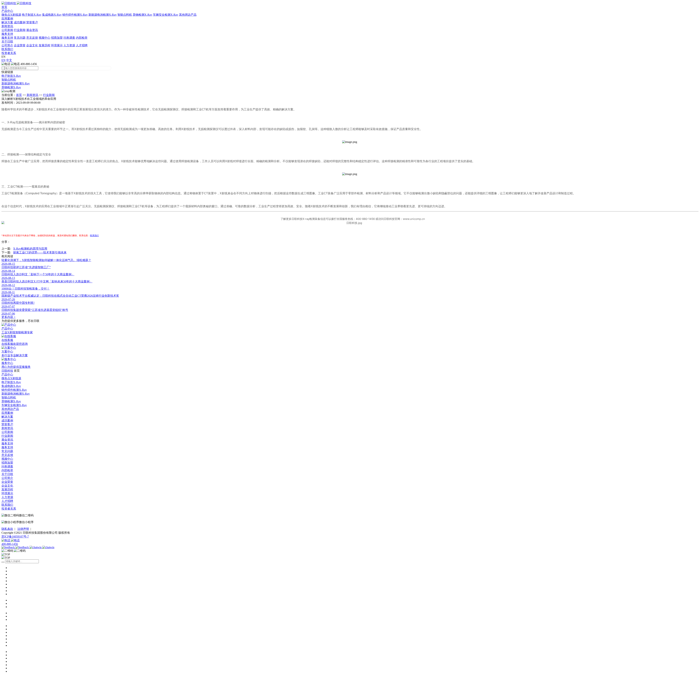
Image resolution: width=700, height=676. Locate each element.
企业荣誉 (20, 45)
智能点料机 (124, 14)
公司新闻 (7, 30)
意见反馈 (32, 37)
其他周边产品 (188, 14)
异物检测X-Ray (142, 14)
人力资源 (69, 45)
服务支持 (7, 33)
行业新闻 (20, 30)
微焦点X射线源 (11, 14)
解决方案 (7, 22)
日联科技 (7, 370)
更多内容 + (8, 317)
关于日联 (7, 41)
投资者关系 (8, 53)
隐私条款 (7, 528)
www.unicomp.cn (414, 219)
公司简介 (7, 45)
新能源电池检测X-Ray (102, 14)
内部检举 (82, 37)
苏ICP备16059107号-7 (15, 536)
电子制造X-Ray (31, 14)
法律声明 (23, 528)
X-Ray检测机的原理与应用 (30, 248)
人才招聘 (82, 45)
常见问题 (20, 37)
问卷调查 (69, 37)
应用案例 (7, 18)
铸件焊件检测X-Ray (75, 14)
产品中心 (7, 10)
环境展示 (57, 45)
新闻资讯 (7, 26)
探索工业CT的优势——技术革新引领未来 (40, 252)
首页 (4, 7)
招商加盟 (57, 37)
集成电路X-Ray (52, 14)
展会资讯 (32, 30)
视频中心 (44, 37)
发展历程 (44, 45)
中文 (9, 60)
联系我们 (7, 49)
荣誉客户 (32, 22)
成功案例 (20, 22)
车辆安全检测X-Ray (165, 14)
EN (3, 60)
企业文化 (32, 45)
